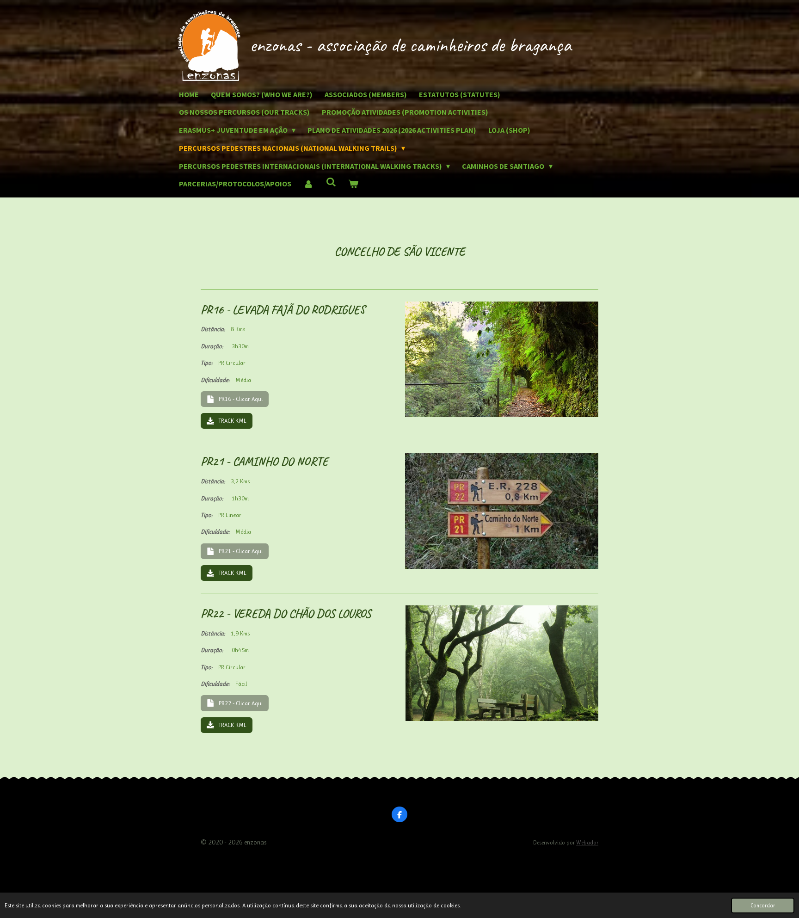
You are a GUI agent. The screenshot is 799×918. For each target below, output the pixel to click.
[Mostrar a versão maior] (501, 359)
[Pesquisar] (331, 182)
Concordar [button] (762, 905)
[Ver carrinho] (353, 184)
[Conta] (308, 184)
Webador (587, 842)
